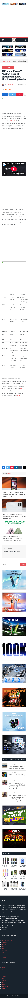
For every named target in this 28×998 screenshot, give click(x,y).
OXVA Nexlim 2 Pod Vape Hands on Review (17, 776)
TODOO (4, 957)
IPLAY (3, 955)
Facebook (4, 927)
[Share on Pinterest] (19, 94)
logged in (12, 551)
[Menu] (3, 40)
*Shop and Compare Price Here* (10, 926)
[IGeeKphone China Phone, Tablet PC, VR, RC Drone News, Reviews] (14, 40)
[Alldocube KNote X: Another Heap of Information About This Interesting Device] (14, 104)
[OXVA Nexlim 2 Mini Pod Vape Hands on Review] (4, 765)
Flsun (3, 978)
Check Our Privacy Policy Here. (9, 918)
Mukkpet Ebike (5, 986)
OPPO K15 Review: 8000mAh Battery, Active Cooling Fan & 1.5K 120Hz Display (14, 516)
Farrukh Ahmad (11, 84)
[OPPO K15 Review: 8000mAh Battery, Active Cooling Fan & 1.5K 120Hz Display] (14, 505)
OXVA (3, 946)
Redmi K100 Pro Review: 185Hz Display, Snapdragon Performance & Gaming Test (14, 494)
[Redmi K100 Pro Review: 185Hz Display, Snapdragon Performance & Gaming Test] (14, 483)
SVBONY (4, 967)
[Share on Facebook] (5, 94)
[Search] (25, 40)
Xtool (3, 982)
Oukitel (3, 984)
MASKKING (4, 950)
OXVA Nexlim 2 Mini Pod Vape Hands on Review (17, 767)
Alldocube (7, 67)
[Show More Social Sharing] (24, 94)
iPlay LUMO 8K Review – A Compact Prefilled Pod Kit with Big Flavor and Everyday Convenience (17, 786)
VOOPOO (4, 944)
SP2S (3, 953)
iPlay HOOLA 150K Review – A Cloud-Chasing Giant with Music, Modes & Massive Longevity (17, 798)
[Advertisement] (14, 21)
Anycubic (4, 980)
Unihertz (4, 976)
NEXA (3, 948)
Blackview (4, 972)
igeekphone (18, 995)
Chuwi (3, 970)
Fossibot (4, 974)
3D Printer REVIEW (14, 759)
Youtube (4, 929)
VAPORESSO (5, 942)
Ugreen (3, 988)
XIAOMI (23, 759)
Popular (5, 759)
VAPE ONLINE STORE (7, 940)
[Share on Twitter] (12, 94)
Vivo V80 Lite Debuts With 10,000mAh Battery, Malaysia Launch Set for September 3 (12, 538)
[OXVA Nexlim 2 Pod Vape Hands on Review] (4, 774)
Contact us (4, 916)
